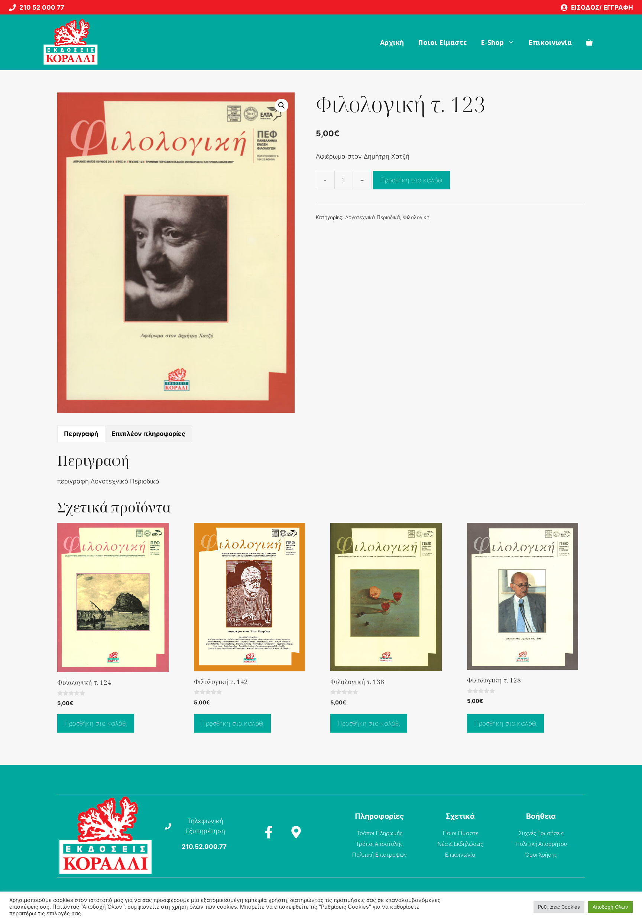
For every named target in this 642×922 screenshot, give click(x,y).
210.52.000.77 (204, 846)
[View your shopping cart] (589, 42)
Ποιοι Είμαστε (442, 42)
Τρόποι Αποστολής (379, 844)
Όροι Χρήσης (541, 854)
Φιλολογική (416, 217)
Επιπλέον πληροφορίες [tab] (148, 433)
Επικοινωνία (550, 42)
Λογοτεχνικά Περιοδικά (372, 217)
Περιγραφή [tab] (81, 433)
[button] (281, 105)
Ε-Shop (492, 42)
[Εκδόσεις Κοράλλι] (70, 42)
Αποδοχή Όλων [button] (610, 907)
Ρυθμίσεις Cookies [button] (559, 907)
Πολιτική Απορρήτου (541, 844)
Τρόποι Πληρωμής (379, 833)
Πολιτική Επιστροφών (379, 854)
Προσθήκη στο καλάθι (411, 180)
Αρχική (392, 42)
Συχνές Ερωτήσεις (541, 833)
